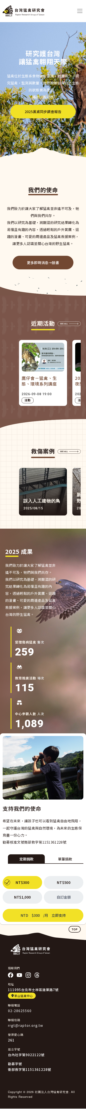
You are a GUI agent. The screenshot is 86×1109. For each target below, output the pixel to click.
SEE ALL (69, 325)
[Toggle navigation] (79, 10)
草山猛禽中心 (23, 996)
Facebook (10, 975)
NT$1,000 (22, 897)
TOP (75, 929)
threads (37, 975)
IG (28, 975)
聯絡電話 (14, 1005)
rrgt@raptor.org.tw (25, 1025)
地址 (11, 984)
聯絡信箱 (14, 1020)
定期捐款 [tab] (26, 859)
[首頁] (24, 11)
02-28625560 (20, 1010)
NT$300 (22, 882)
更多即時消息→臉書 (43, 262)
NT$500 (63, 882)
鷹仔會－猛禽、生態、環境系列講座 (39, 381)
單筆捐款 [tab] (65, 859)
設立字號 (14, 1049)
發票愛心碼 (15, 1035)
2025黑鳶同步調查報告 (43, 111)
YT (19, 975)
